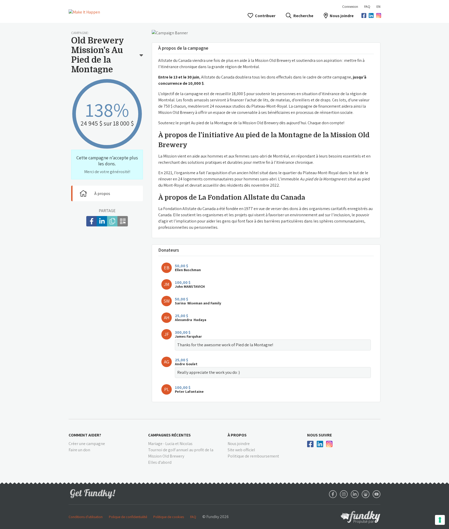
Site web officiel (241, 450)
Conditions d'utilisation (86, 516)
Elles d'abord (159, 462)
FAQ (367, 6)
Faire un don (79, 450)
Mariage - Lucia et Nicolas (170, 443)
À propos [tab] (237, 435)
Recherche (303, 15)
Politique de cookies (168, 516)
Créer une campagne (87, 443)
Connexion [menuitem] (350, 6)
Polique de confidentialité (128, 516)
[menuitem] (367, 6)
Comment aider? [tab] (85, 435)
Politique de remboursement (253, 456)
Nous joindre (342, 15)
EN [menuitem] (378, 6)
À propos (102, 193)
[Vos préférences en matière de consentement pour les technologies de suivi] (440, 520)
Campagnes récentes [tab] (169, 435)
